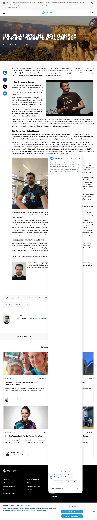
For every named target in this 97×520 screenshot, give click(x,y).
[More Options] (53, 488)
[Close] (94, 511)
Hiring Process (31, 483)
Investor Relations (9, 486)
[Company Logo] (48, 12)
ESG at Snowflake (9, 493)
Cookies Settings (72, 506)
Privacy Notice (56, 166)
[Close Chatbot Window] (79, 158)
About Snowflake (8, 483)
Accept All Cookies (72, 516)
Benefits (52, 493)
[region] (65, 323)
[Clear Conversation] (72, 158)
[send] (78, 488)
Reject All (72, 511)
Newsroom (6, 490)
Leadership (53, 496)
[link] (26, 378)
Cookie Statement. (41, 510)
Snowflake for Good (33, 486)
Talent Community (32, 490)
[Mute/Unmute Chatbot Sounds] (75, 158)
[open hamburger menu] (4, 12)
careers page (50, 2)
